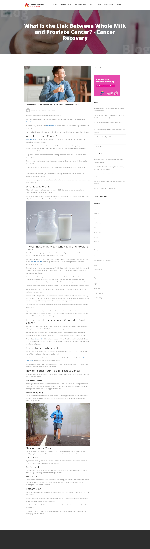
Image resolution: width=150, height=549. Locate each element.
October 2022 (97, 223)
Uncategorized (98, 270)
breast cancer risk (36, 262)
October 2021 (97, 232)
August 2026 (97, 209)
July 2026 (96, 213)
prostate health (51, 126)
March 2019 (97, 241)
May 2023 (96, 218)
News (91, 4)
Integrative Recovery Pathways (102, 260)
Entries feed (97, 288)
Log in (95, 284)
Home (55, 4)
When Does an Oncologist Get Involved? (105, 137)
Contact (119, 4)
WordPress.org (98, 298)
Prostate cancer (31, 139)
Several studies (31, 122)
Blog (95, 256)
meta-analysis (37, 339)
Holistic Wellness (80, 4)
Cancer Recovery (65, 4)
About (99, 4)
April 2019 (96, 237)
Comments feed (98, 293)
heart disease (76, 199)
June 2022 (96, 227)
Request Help (108, 4)
